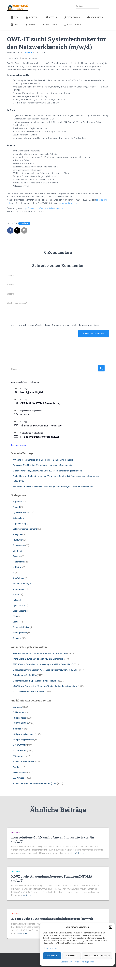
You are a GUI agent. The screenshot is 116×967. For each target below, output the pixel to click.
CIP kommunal (19, 712)
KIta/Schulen (18, 578)
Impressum (89, 962)
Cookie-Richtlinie (67, 962)
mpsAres (17, 729)
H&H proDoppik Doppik (23, 740)
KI (14, 573)
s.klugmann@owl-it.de (67, 203)
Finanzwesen (19, 545)
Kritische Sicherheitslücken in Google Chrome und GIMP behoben (43, 460)
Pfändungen (18, 756)
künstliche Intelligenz (22, 583)
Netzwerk (17, 600)
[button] (110, 927)
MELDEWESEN (19, 745)
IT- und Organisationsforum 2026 (39, 436)
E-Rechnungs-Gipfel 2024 (24, 675)
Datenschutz (79, 962)
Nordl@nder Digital (31, 392)
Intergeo (25, 414)
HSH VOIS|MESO (20, 723)
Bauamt (16, 507)
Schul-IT (17, 622)
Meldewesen (18, 589)
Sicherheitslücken (21, 627)
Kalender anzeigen (19, 445)
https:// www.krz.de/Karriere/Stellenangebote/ (43, 208)
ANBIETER (33, 17)
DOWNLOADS (96, 17)
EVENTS (32, 25)
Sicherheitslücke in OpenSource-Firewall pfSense (36, 681)
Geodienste (18, 551)
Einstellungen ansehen (97, 955)
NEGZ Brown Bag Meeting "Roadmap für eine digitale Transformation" (45, 686)
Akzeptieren (52, 955)
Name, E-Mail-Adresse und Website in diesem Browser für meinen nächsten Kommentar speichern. (55, 325)
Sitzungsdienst (20, 633)
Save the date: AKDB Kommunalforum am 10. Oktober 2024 (40, 653)
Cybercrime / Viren (21, 512)
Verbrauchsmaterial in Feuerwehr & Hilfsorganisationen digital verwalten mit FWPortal (53, 486)
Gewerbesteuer (20, 772)
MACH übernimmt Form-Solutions (28, 692)
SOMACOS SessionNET (23, 761)
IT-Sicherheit (18, 562)
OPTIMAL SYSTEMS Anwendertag (40, 403)
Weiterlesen (80, 853)
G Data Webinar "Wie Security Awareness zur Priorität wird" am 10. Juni (45, 670)
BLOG (16, 17)
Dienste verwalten (50, 948)
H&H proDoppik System (23, 734)
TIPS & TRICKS (73, 17)
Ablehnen (71, 955)
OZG (15, 616)
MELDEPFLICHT (20, 750)
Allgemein (17, 501)
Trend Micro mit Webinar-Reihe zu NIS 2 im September (38, 659)
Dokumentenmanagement (25, 529)
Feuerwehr (18, 540)
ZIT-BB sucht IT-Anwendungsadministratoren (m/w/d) (52, 919)
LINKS (16, 25)
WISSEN (52, 17)
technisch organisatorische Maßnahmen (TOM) (35, 783)
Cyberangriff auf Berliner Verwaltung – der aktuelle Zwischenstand (43, 465)
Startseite (17, 707)
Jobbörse (24, 223)
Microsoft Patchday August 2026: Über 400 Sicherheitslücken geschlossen (47, 471)
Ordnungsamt (19, 611)
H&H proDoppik (20, 718)
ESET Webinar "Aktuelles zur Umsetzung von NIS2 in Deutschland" (43, 664)
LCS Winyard (18, 778)
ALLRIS (16, 767)
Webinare (17, 638)
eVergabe (17, 534)
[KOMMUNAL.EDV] (18, 7)
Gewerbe (17, 556)
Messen (16, 594)
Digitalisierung (19, 523)
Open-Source (19, 605)
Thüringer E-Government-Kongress (41, 425)
